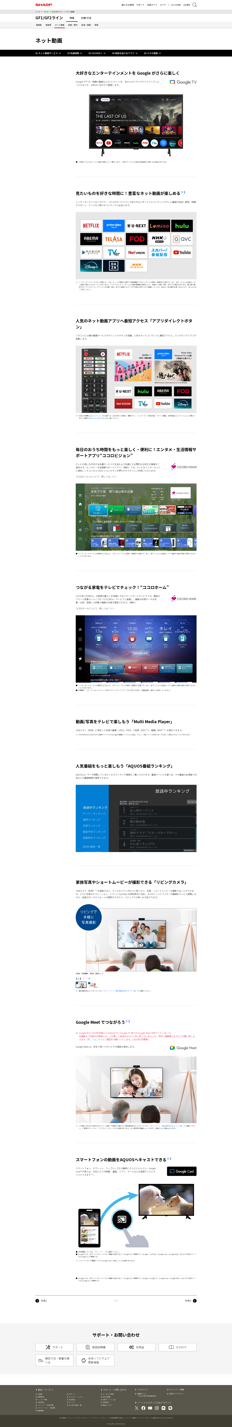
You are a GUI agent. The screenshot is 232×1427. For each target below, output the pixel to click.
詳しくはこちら (94, 1039)
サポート (140, 4)
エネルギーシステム (76, 1397)
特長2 (44, 1300)
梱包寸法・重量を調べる (57, 1360)
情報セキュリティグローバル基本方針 (146, 1418)
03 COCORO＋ (95, 53)
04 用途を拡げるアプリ (123, 53)
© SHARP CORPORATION (116, 1424)
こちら (113, 476)
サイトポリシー (84, 1418)
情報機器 (40, 1411)
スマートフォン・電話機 (46, 1408)
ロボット (72, 1394)
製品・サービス (45, 1389)
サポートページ (100, 1252)
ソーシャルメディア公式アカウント (154, 1402)
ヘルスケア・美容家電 (45, 1405)
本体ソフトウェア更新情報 (99, 1360)
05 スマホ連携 (151, 53)
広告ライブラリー (176, 1394)
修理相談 (105, 1402)
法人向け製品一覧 (75, 1405)
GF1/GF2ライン (57, 11)
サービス (72, 1402)
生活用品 (72, 1400)
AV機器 (39, 1394)
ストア (163, 4)
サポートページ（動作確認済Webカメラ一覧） (120, 991)
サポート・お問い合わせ (115, 1389)
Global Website (167, 1418)
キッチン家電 (42, 1400)
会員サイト (152, 4)
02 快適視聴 (73, 53)
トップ (37, 11)
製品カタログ (107, 1405)
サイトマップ (72, 1418)
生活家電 (40, 1402)
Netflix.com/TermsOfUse (97, 418)
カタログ (181, 1347)
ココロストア (142, 1389)
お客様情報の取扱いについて (120, 1418)
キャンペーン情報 (176, 1389)
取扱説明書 (99, 1347)
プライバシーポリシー (100, 1418)
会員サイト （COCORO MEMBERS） (147, 1395)
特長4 (188, 1300)
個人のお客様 (128, 4)
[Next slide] (88, 978)
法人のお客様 (176, 5)
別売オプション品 (108, 1400)
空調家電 (40, 1397)
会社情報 (186, 5)
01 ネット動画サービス (46, 53)
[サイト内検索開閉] (195, 5)
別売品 (140, 1347)
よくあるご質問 (108, 1394)
